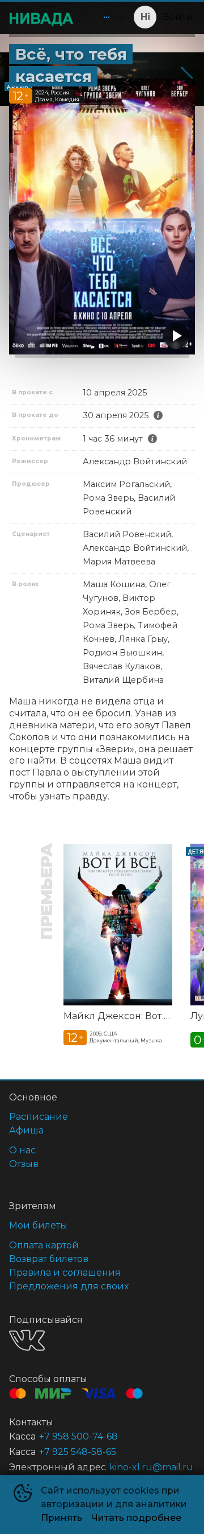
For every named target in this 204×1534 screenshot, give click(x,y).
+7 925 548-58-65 (77, 1451)
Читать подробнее (136, 1517)
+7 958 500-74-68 (78, 1436)
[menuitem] (106, 17)
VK (27, 1340)
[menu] (100, 17)
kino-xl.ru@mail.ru (151, 1467)
